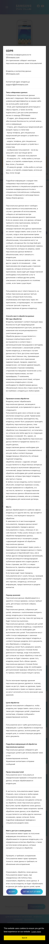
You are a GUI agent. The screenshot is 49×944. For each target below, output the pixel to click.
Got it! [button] (24, 938)
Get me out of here (31, 892)
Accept (12, 892)
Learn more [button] (36, 932)
